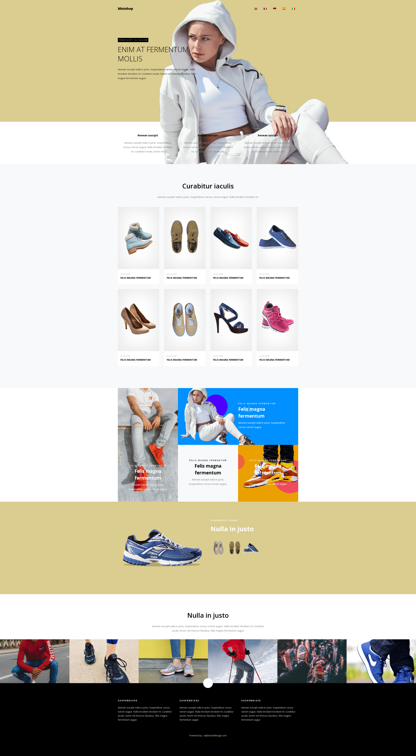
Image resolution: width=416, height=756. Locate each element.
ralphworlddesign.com (215, 735)
